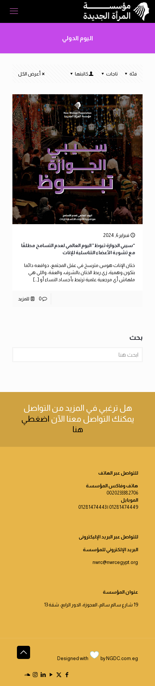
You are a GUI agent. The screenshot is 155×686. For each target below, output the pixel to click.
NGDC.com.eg (122, 658)
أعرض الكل (29, 74)
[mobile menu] (14, 11)
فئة (133, 74)
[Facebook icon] (67, 674)
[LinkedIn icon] (43, 674)
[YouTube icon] (51, 674)
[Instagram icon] (35, 674)
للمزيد (23, 299)
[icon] (27, 674)
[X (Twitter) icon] (59, 674)
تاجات (112, 74)
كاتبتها (81, 74)
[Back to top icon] (23, 652)
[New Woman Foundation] (116, 11)
